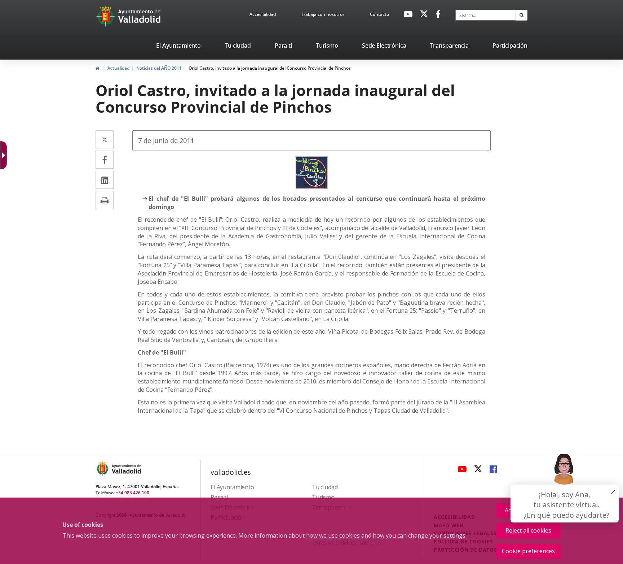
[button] (521, 15)
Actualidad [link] (118, 68)
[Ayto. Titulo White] (140, 16)
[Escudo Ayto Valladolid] (103, 468)
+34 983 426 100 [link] (132, 493)
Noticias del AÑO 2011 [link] (159, 68)
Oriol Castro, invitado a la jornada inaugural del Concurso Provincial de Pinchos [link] (270, 68)
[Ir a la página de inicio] (107, 16)
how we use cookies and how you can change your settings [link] (385, 535)
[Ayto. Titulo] (126, 468)
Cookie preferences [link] (528, 551)
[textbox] (485, 15)
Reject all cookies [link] (528, 530)
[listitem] (178, 47)
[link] (262, 15)
